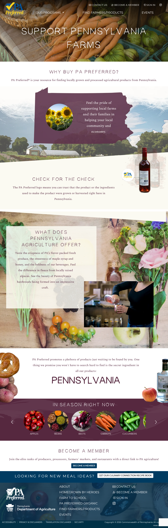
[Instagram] (160, 5)
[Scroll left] (12, 422)
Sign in (150, 5)
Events (148, 12)
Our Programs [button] (49, 12)
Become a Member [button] (84, 465)
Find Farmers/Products (103, 12)
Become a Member (126, 5)
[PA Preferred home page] (14, 9)
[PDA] (30, 507)
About (64, 486)
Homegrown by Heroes (79, 492)
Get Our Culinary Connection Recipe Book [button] (125, 475)
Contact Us (99, 5)
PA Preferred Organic (78, 503)
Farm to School (72, 498)
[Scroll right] (156, 422)
